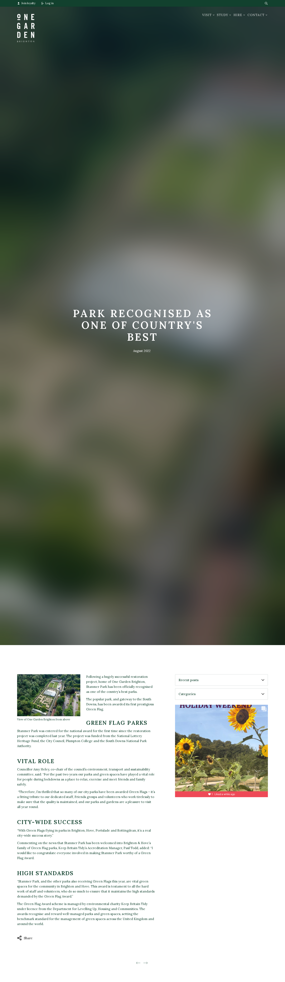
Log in (49, 3)
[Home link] (26, 24)
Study (222, 15)
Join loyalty (28, 3)
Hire (237, 15)
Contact (256, 15)
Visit (207, 15)
